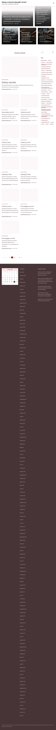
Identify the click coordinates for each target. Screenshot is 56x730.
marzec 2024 (22, 358)
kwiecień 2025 (22, 320)
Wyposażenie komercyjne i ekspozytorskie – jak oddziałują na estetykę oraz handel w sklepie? (27, 37)
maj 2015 (21, 664)
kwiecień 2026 (22, 282)
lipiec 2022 (22, 409)
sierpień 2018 (22, 540)
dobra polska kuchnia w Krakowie (46, 64)
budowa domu (49, 62)
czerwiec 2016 (23, 622)
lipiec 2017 (22, 581)
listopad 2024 (22, 330)
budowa (43, 62)
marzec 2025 (22, 323)
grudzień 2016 (22, 602)
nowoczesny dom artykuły (47, 81)
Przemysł (5, 14)
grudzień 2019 (22, 499)
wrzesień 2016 (22, 612)
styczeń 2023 (22, 392)
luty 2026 (21, 289)
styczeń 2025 (22, 327)
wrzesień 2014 (22, 691)
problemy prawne (45, 95)
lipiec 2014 (22, 698)
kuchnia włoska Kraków (46, 74)
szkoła (52, 122)
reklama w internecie (46, 101)
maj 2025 (21, 316)
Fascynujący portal (8, 112)
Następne (21, 257)
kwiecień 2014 (22, 708)
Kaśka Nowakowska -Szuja (8, 23)
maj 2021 (21, 454)
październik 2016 (23, 609)
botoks (49, 60)
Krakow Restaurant (45, 68)
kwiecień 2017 (22, 588)
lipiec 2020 (22, 485)
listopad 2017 (22, 567)
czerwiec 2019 (23, 516)
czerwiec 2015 (23, 660)
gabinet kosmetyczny (46, 66)
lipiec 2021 (22, 447)
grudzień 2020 (22, 471)
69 (14, 257)
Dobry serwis (9, 82)
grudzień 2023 (22, 368)
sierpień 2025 (22, 306)
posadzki (43, 93)
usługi (41, 33)
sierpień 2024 (22, 340)
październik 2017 (23, 571)
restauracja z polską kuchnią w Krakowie (45, 110)
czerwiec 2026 (23, 275)
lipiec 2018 (22, 543)
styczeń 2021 (22, 468)
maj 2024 (21, 351)
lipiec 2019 (22, 512)
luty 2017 (21, 595)
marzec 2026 (22, 285)
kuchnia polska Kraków (46, 72)
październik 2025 (23, 303)
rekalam (50, 99)
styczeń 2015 (22, 677)
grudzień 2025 (22, 296)
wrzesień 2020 (22, 478)
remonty (43, 103)
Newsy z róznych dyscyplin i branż (14, 2)
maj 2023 (21, 382)
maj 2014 (21, 705)
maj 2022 (21, 416)
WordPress (10, 726)
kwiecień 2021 (22, 457)
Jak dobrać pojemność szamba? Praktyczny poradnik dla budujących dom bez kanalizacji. (9, 37)
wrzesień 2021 (22, 440)
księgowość (49, 70)
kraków (43, 70)
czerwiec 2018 (23, 547)
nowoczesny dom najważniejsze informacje (47, 88)
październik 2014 (23, 688)
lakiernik (43, 76)
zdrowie (52, 124)
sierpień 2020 (22, 481)
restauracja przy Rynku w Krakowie (46, 107)
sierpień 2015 (22, 653)
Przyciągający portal (27, 206)
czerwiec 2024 (23, 347)
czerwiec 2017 (23, 585)
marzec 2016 (22, 633)
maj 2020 (21, 488)
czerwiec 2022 (23, 413)
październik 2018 (23, 536)
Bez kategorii (5, 79)
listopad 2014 (22, 684)
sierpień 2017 (22, 578)
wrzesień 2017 (22, 574)
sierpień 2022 (22, 406)
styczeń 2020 (22, 495)
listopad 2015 (22, 643)
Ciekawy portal (25, 112)
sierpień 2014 (22, 695)
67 (9, 257)
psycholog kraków (45, 97)
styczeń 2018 (22, 564)
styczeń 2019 (22, 526)
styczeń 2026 (22, 292)
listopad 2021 (22, 433)
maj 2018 (21, 550)
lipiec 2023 (22, 375)
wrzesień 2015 (22, 650)
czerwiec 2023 (23, 378)
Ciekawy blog (6, 142)
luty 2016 (21, 636)
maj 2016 (21, 626)
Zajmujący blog (6, 174)
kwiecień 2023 (22, 385)
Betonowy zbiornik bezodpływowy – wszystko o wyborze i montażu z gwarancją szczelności (17, 19)
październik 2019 (23, 502)
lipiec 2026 (22, 272)
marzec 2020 (22, 492)
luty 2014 (21, 715)
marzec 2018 (22, 557)
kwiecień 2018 (22, 554)
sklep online (44, 112)
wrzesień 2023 (22, 371)
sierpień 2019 (22, 509)
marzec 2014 (22, 712)
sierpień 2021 (22, 444)
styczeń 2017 (22, 598)
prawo (48, 93)
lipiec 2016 (22, 619)
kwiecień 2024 (22, 354)
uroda (42, 124)
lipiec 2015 (22, 657)
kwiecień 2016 (22, 629)
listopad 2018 (22, 533)
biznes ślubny (44, 60)
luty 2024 (21, 361)
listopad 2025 (22, 299)
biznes (23, 30)
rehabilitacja (44, 99)
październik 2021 (23, 437)
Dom (4, 30)
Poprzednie (2, 257)
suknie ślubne (44, 120)
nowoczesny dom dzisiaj (46, 85)
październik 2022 (23, 399)
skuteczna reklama (45, 118)
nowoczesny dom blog (46, 83)
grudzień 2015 (22, 640)
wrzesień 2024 (22, 337)
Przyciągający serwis (8, 238)
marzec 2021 (22, 461)
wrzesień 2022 (22, 402)
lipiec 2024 (22, 344)
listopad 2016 (22, 605)
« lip (4, 269)
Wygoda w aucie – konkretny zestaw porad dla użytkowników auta (45, 38)
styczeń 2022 (22, 430)
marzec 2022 (22, 423)
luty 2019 (21, 523)
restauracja (49, 103)
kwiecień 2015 (22, 667)
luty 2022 (21, 426)
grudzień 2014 (22, 681)
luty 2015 (21, 674)
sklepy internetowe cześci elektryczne (47, 116)
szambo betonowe (45, 122)
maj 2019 (21, 519)
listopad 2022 (22, 395)
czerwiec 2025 (23, 313)
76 (19, 257)
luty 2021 (21, 464)
